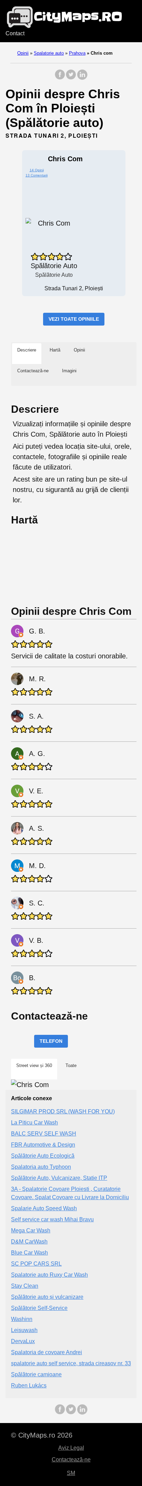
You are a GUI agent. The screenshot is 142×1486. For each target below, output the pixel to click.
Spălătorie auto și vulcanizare (47, 1297)
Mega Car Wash (30, 1230)
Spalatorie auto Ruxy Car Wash (49, 1275)
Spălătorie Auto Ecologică (42, 1156)
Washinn (21, 1319)
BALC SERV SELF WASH (43, 1134)
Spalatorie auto (49, 53)
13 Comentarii (37, 175)
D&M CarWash (29, 1242)
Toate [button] (71, 1065)
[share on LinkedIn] (82, 78)
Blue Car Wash (29, 1253)
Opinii (23, 53)
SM (71, 1473)
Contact (15, 33)
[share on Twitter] (71, 78)
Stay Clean (24, 1286)
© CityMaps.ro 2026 (41, 1435)
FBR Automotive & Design (43, 1145)
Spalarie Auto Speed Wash (44, 1208)
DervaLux (23, 1341)
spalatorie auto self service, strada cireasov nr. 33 (71, 1363)
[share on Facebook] (59, 78)
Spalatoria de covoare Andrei (46, 1352)
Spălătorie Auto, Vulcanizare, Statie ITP (59, 1178)
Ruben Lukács (29, 1385)
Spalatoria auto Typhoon (41, 1167)
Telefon (51, 1041)
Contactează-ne (71, 1459)
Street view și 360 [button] (34, 1065)
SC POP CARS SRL (36, 1264)
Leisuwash (24, 1330)
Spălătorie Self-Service (39, 1308)
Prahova (77, 53)
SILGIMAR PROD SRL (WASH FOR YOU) (63, 1111)
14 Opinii (37, 170)
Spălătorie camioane (36, 1374)
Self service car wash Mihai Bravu (52, 1219)
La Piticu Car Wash (34, 1122)
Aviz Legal (71, 1448)
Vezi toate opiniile (74, 319)
